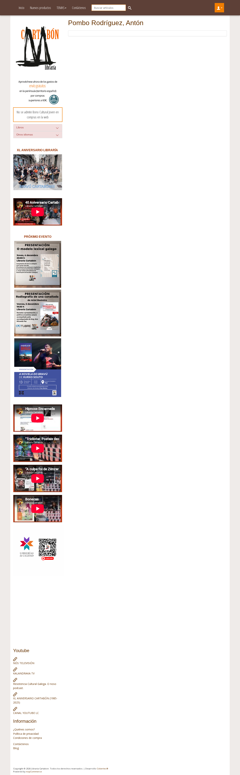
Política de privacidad (26, 733)
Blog (16, 748)
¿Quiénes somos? (24, 729)
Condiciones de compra (27, 738)
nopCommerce (34, 771)
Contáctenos (79, 7)
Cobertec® (102, 768)
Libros (20, 127)
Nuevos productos (40, 7)
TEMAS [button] (60, 7)
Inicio (21, 7)
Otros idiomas (24, 134)
